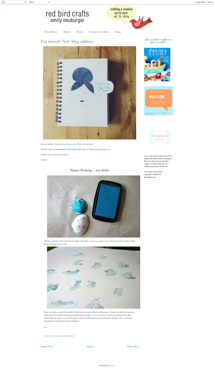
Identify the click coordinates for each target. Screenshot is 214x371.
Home (90, 346)
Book (80, 32)
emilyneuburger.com (67, 144)
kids (59, 335)
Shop (118, 32)
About (67, 32)
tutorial (71, 335)
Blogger (111, 365)
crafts (55, 335)
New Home (50, 32)
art (51, 335)
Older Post (132, 346)
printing (65, 335)
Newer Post (47, 346)
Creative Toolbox (99, 32)
